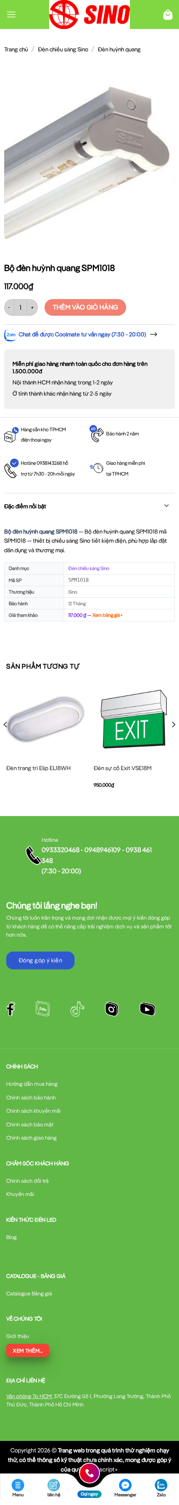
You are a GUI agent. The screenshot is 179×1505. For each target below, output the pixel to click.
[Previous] (6, 741)
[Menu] (11, 14)
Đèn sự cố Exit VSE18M (123, 768)
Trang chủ (16, 49)
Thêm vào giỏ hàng (85, 307)
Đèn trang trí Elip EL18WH (38, 768)
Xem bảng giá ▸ (107, 615)
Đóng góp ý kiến (40, 960)
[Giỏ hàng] (168, 14)
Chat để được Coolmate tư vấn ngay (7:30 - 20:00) (82, 334)
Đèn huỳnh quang (119, 49)
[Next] (173, 741)
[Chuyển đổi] (167, 506)
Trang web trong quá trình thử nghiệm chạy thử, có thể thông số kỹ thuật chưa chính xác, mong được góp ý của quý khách (89, 1459)
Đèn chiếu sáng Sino (63, 49)
